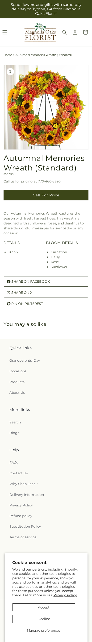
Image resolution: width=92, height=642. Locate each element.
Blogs (14, 433)
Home (8, 55)
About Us (17, 392)
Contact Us (18, 473)
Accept (44, 607)
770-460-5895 (49, 181)
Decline (44, 619)
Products (17, 382)
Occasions (17, 371)
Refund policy (20, 516)
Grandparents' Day (24, 360)
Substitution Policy (25, 526)
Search (15, 422)
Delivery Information (26, 495)
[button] (64, 32)
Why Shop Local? (23, 484)
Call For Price (46, 195)
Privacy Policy (65, 595)
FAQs (13, 462)
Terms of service (22, 537)
